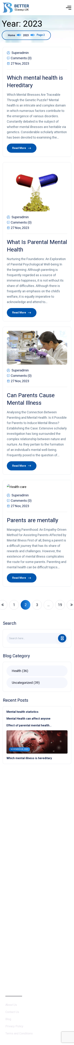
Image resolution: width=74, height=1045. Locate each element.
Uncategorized (25, 682)
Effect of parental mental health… (29, 725)
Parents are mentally (32, 520)
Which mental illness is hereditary (29, 758)
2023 (26, 35)
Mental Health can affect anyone (28, 718)
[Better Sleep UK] (16, 8)
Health (19, 671)
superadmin (20, 53)
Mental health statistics (22, 711)
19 (60, 605)
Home (11, 35)
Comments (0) (21, 58)
